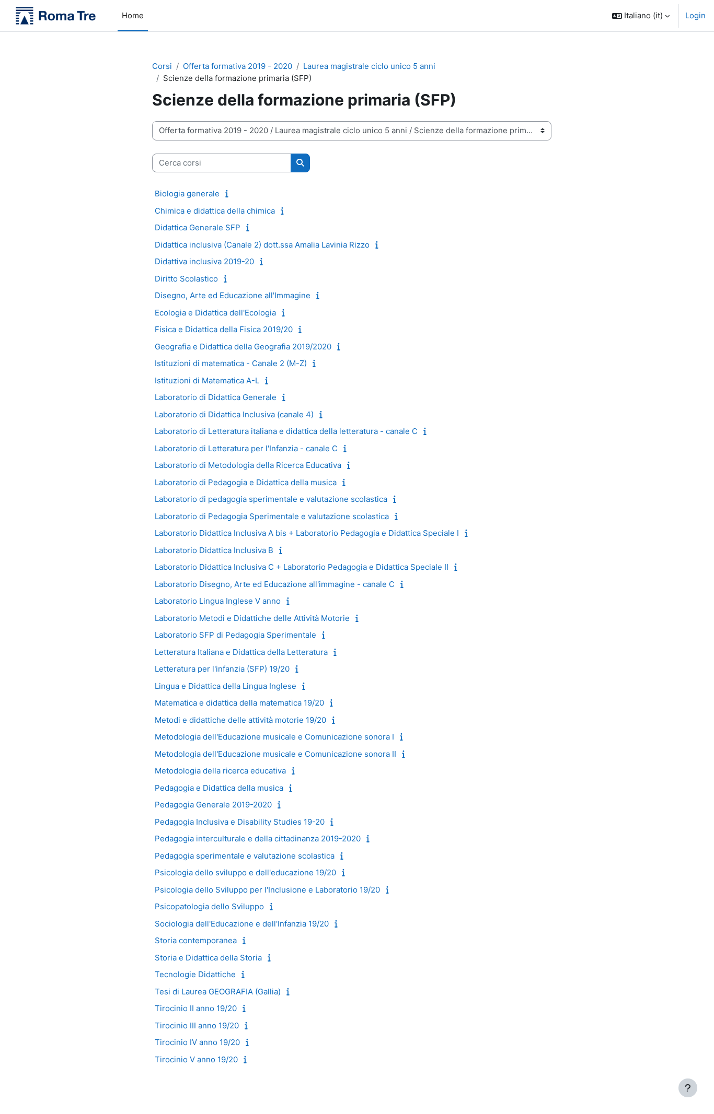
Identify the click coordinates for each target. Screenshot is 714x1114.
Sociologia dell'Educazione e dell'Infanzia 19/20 (242, 924)
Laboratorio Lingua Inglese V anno (218, 601)
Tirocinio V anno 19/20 (196, 1059)
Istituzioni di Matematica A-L (207, 380)
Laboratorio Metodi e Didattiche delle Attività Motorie (252, 618)
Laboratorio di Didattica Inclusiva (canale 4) (234, 414)
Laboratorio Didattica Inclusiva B (214, 550)
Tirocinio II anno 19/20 (196, 1008)
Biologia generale (187, 193)
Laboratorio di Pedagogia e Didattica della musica (246, 482)
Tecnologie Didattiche (195, 974)
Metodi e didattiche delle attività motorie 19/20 (240, 720)
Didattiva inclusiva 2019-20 (204, 261)
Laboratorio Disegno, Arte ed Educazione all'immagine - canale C (275, 584)
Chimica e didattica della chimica (215, 211)
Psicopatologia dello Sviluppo (209, 906)
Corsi (162, 66)
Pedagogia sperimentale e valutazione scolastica (245, 856)
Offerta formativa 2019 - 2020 (237, 66)
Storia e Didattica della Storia (208, 958)
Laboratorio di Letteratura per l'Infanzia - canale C (246, 448)
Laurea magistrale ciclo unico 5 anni (369, 66)
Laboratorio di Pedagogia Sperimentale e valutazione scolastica (272, 516)
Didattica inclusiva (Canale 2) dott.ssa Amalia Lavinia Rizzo (262, 245)
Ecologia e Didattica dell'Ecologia (215, 313)
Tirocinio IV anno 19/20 (197, 1042)
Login (695, 15)
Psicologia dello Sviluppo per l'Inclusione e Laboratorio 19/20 (267, 890)
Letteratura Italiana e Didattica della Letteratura (241, 652)
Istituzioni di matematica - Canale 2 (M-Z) (231, 363)
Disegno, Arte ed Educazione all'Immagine (232, 295)
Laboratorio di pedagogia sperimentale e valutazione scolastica (271, 499)
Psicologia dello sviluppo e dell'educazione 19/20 (245, 872)
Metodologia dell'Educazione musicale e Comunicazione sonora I (274, 737)
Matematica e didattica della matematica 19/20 (239, 703)
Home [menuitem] (133, 15)
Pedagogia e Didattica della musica (219, 788)
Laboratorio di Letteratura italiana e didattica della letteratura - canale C (286, 431)
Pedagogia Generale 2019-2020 (213, 805)
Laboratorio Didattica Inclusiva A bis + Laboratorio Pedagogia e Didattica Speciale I (307, 533)
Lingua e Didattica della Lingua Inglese (225, 686)
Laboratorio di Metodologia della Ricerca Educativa (248, 465)
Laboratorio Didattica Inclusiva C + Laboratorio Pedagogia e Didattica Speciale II (301, 567)
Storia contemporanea (196, 940)
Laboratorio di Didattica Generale (216, 397)
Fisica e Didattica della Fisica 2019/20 (224, 329)
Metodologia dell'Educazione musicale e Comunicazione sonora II (275, 754)
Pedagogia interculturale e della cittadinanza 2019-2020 (258, 838)
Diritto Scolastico (186, 279)
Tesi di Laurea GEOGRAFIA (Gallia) (218, 991)
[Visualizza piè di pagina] (687, 1087)
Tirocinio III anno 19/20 (197, 1025)
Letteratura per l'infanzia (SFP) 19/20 (222, 669)
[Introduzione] (229, 193)
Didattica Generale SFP (197, 227)
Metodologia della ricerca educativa (220, 771)
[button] (640, 15)
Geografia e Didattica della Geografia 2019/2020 (243, 346)
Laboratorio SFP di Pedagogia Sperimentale (235, 635)
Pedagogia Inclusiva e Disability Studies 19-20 (240, 822)
